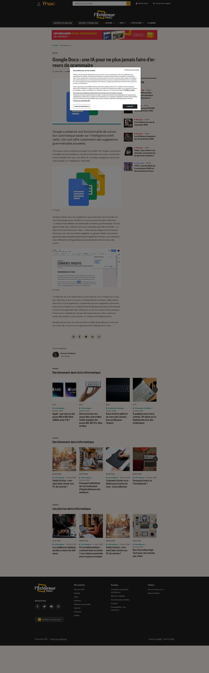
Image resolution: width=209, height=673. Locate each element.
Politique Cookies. (129, 90)
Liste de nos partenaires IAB (81, 100)
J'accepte (130, 106)
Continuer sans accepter (131, 70)
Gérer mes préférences (81, 106)
